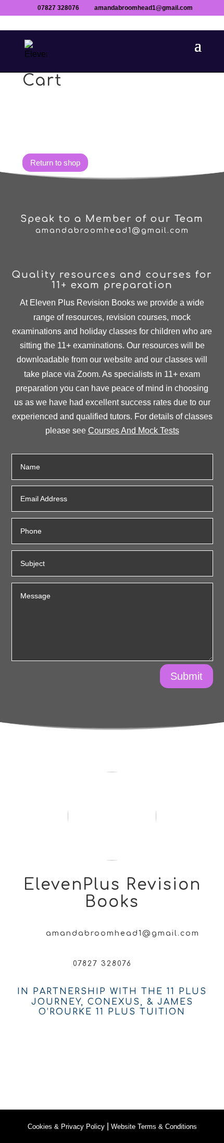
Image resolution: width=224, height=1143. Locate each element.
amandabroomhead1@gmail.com (112, 230)
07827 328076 (58, 7)
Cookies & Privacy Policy (66, 1126)
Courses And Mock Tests (133, 430)
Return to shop (55, 162)
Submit (186, 676)
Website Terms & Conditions (154, 1126)
